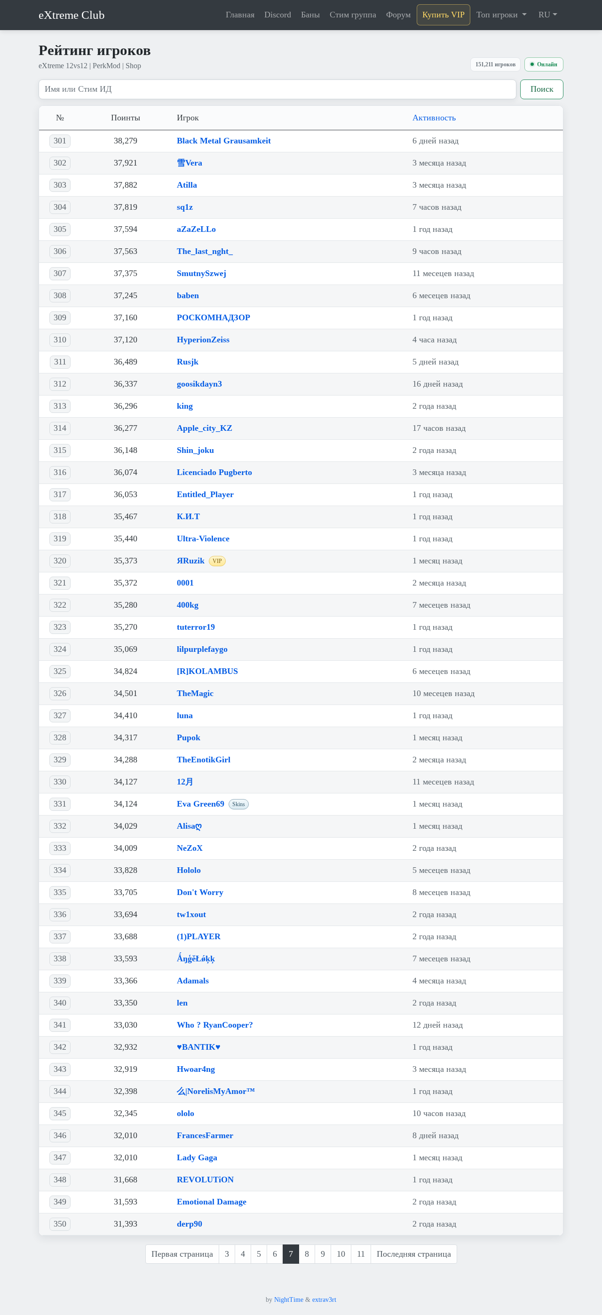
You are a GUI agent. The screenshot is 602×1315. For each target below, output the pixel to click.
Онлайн (547, 64)
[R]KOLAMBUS (207, 671)
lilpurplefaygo (202, 649)
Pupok (188, 737)
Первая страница (182, 1254)
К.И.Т (188, 516)
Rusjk (187, 361)
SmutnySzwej (201, 273)
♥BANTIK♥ (199, 1047)
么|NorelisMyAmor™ (216, 1091)
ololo (185, 1113)
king (185, 406)
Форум (398, 14)
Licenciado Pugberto (214, 472)
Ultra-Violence (203, 538)
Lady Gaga (197, 1157)
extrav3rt (324, 1299)
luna (185, 715)
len (182, 1002)
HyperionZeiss (203, 339)
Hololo (189, 870)
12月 (185, 781)
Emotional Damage (211, 1201)
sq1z (185, 207)
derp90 (189, 1223)
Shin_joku (195, 450)
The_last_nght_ (205, 251)
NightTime (288, 1299)
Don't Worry (200, 892)
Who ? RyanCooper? (215, 1025)
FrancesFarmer (205, 1135)
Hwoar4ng (196, 1069)
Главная (240, 14)
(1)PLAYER (199, 936)
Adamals (193, 980)
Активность (434, 117)
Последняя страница (414, 1254)
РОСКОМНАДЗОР (213, 317)
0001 (185, 582)
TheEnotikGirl (203, 759)
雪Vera (189, 162)
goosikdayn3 (199, 383)
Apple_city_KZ (204, 428)
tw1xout (191, 914)
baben (188, 295)
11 (361, 1254)
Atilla (187, 185)
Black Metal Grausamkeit (224, 140)
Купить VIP (443, 14)
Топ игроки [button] (498, 14)
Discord (277, 14)
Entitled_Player (205, 494)
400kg (187, 605)
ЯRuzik (191, 560)
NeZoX (190, 848)
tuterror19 (196, 627)
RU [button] (544, 14)
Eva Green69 (200, 803)
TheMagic (195, 693)
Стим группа (353, 14)
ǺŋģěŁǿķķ (196, 958)
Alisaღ (189, 826)
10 (341, 1254)
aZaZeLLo (196, 229)
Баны (310, 14)
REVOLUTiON (205, 1179)
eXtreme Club (72, 14)
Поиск (542, 89)
